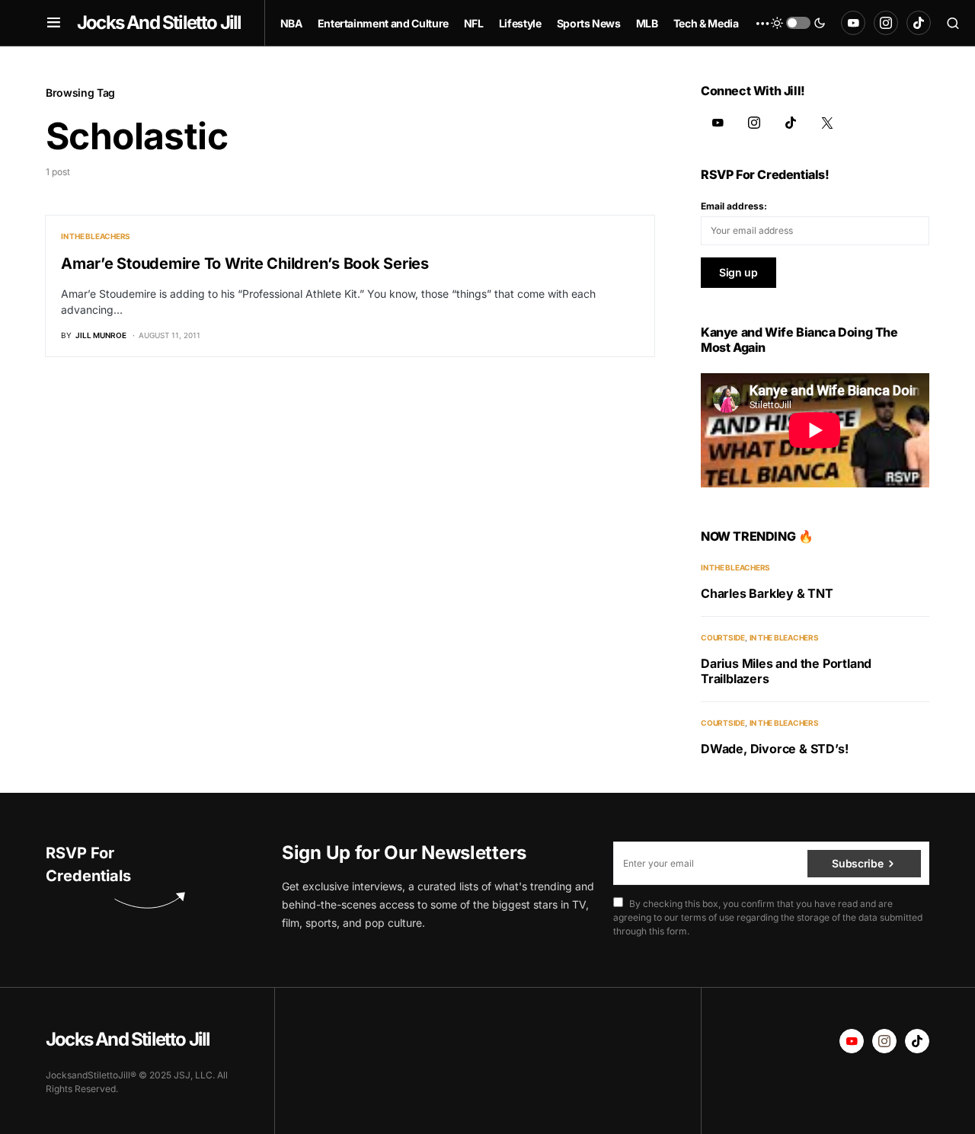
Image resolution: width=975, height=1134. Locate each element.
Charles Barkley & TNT (767, 593)
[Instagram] (886, 23)
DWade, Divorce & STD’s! (774, 748)
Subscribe (857, 863)
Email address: (734, 206)
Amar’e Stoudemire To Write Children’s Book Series (245, 263)
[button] (54, 23)
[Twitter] (827, 123)
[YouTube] (853, 23)
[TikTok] (918, 23)
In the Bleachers (95, 236)
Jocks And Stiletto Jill (159, 22)
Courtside (723, 637)
